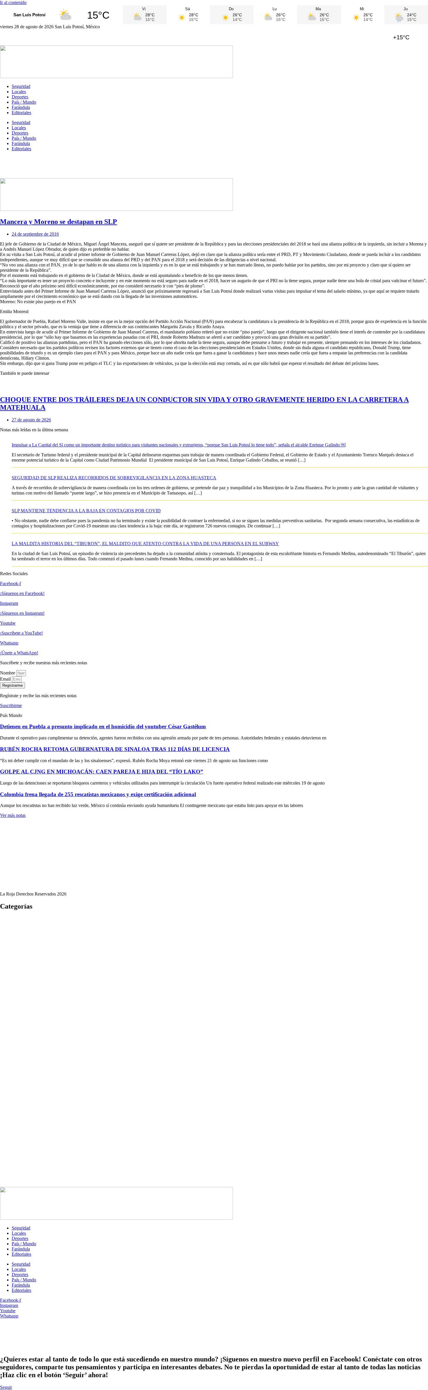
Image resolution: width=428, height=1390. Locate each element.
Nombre (8, 672)
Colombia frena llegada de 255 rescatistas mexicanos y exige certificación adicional (98, 794)
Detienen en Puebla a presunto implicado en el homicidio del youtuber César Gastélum (103, 726)
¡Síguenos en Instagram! (22, 613)
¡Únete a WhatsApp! (19, 652)
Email (6, 679)
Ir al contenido (13, 2)
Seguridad (21, 86)
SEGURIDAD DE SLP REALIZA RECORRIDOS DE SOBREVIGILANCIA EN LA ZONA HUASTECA (114, 477)
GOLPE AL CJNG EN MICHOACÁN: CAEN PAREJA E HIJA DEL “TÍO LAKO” (101, 772)
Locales (19, 91)
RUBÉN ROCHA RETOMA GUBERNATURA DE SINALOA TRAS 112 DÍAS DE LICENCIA (115, 749)
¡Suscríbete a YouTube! (21, 632)
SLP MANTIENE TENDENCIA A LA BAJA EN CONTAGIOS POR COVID (86, 510)
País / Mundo (24, 102)
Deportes (20, 96)
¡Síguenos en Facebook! (22, 593)
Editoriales (21, 112)
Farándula (21, 107)
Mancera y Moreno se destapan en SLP (58, 221)
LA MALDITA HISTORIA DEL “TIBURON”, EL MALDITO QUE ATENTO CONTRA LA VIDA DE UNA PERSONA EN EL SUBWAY (145, 543)
